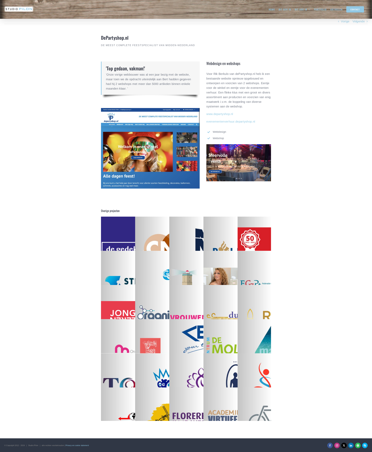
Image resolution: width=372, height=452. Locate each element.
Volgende (359, 21)
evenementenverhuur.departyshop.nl (230, 121)
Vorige (345, 21)
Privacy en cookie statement (77, 445)
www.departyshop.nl (219, 114)
